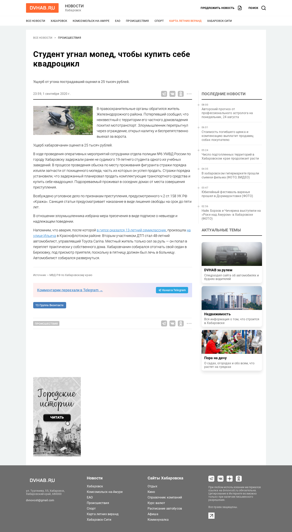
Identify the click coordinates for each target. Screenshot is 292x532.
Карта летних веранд (185, 20)
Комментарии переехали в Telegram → (70, 290)
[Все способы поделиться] (189, 94)
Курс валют (156, 503)
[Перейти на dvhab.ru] (42, 8)
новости (74, 6)
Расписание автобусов (165, 508)
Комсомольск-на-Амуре (91, 20)
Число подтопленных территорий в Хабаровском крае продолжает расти (230, 156)
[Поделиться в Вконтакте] (172, 94)
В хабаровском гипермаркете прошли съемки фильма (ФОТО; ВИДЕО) (230, 175)
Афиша (153, 514)
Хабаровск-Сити (219, 20)
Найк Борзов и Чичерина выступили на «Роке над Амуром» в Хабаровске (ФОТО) (231, 214)
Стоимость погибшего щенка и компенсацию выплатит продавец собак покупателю (227, 136)
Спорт (159, 20)
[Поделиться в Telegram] (164, 94)
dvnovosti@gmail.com (40, 500)
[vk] (220, 479)
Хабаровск (59, 20)
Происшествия (137, 20)
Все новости (35, 20)
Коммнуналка (158, 519)
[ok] (239, 479)
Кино (151, 492)
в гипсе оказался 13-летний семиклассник (131, 230)
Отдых (152, 486)
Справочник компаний (165, 497)
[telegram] (211, 479)
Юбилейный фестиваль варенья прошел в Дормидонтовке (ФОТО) (227, 194)
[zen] (230, 479)
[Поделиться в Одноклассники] (181, 94)
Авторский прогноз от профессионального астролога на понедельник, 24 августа (227, 113)
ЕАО (117, 20)
